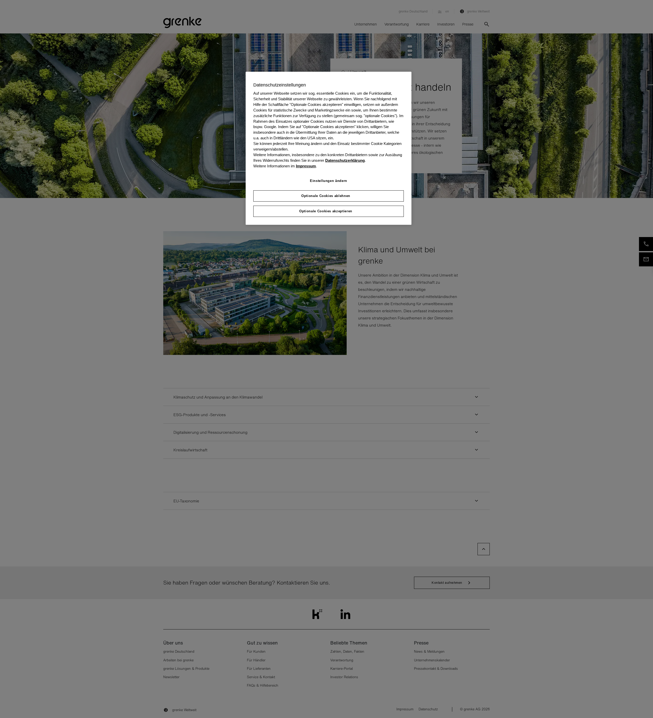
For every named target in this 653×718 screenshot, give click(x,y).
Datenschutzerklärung (345, 160)
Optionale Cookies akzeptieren (325, 211)
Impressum (306, 166)
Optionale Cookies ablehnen (325, 196)
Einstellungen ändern (328, 181)
